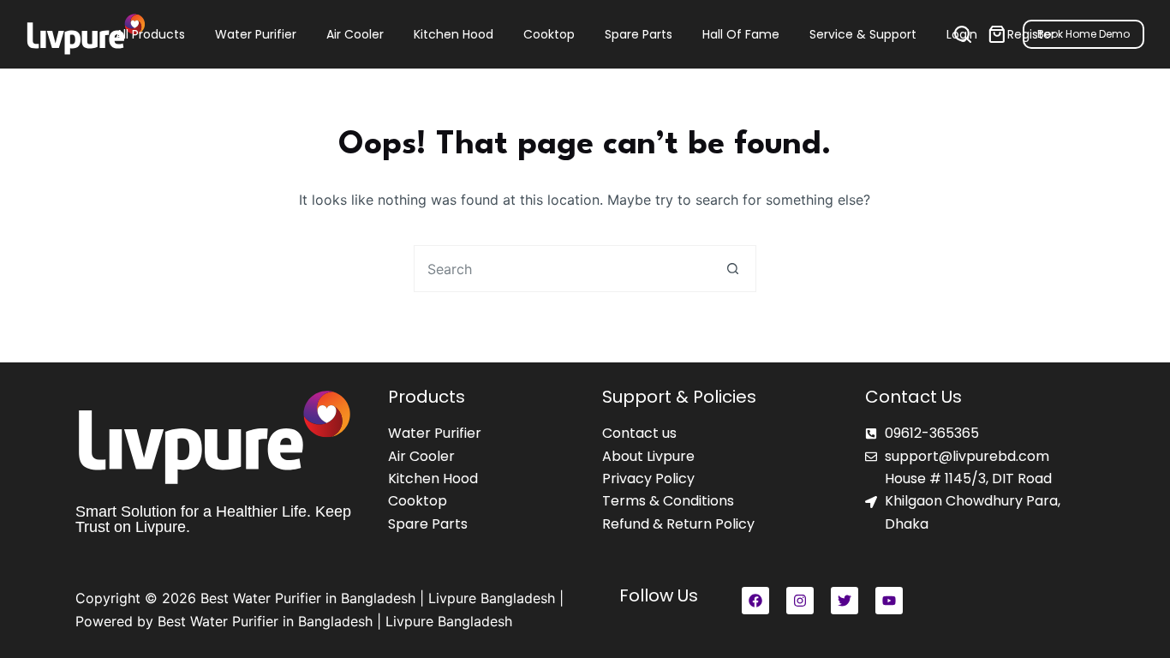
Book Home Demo (1083, 34)
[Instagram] (800, 600)
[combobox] (562, 268)
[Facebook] (755, 600)
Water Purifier (255, 34)
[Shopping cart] (997, 34)
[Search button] (732, 268)
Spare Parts (638, 34)
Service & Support (862, 34)
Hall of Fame (740, 34)
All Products (150, 34)
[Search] (962, 34)
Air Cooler (355, 34)
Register (1031, 34)
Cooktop (549, 34)
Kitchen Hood (453, 34)
